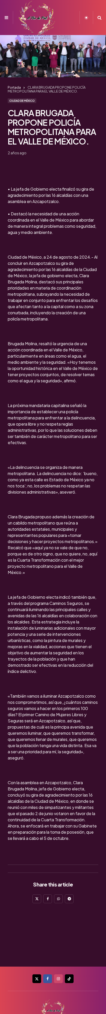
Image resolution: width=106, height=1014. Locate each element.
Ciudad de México (22, 100)
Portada (14, 87)
